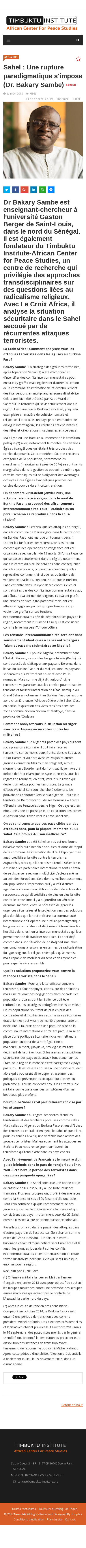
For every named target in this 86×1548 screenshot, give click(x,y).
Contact (70, 1519)
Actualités (11, 57)
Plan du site (54, 1519)
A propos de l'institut (20, 4)
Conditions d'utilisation (29, 1519)
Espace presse (67, 4)
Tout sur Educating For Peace (58, 1509)
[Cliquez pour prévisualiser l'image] (43, 139)
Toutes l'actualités (24, 1509)
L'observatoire (45, 4)
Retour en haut (72, 1405)
